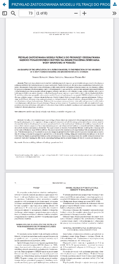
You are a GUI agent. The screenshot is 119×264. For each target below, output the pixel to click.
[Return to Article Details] (4, 4)
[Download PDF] (114, 4)
